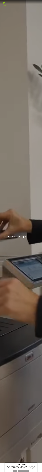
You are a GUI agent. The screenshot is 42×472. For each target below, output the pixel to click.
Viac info (34, 468)
